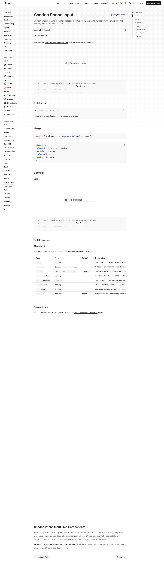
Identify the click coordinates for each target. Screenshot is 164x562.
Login (141, 3)
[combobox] (66, 63)
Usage (136, 19)
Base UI (37, 30)
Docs (86, 3)
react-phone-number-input (56, 42)
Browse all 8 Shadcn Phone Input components (54, 544)
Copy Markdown (119, 15)
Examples (137, 23)
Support (94, 3)
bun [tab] (57, 110)
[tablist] (49, 110)
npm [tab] (46, 110)
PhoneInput (140, 33)
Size (137, 26)
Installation (138, 16)
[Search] (108, 3)
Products (61, 3)
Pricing (104, 3)
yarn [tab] (52, 110)
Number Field (43, 557)
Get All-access (153, 3)
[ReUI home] (8, 3)
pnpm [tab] (41, 110)
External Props (141, 36)
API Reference (40, 36)
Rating (119, 557)
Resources (74, 3)
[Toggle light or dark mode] (113, 3)
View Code (80, 86)
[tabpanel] (80, 116)
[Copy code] (124, 135)
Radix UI (47, 30)
